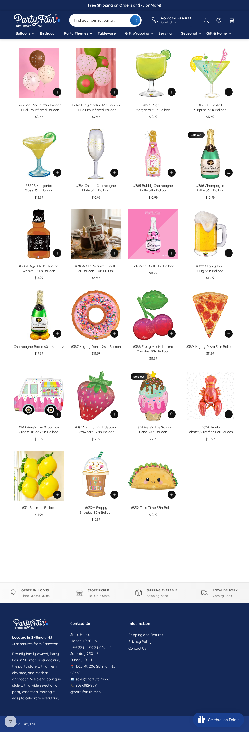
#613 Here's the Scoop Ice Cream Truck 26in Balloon (39, 429)
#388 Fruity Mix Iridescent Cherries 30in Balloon (153, 348)
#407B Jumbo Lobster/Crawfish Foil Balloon (210, 429)
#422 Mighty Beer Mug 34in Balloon (210, 268)
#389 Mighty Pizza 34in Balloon (210, 346)
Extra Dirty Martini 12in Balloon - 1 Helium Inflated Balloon (96, 107)
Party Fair (28, 724)
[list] (124, 593)
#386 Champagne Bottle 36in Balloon (210, 187)
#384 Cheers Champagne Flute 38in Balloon (96, 187)
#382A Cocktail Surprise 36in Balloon (210, 107)
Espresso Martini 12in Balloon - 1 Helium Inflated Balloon (38, 107)
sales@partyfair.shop (92, 679)
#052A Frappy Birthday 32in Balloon (96, 509)
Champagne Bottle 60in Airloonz (39, 346)
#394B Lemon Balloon (39, 507)
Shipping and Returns (145, 634)
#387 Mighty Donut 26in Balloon (96, 346)
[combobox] (105, 20)
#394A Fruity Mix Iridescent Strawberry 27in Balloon (96, 429)
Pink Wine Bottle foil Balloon (153, 266)
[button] (25, 34)
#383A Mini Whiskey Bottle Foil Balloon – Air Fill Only (95, 268)
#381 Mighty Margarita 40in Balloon (152, 107)
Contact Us (137, 648)
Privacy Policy (139, 641)
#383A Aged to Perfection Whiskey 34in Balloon (39, 268)
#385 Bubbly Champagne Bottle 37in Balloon (153, 187)
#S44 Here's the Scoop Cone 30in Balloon (152, 429)
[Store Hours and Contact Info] (219, 20)
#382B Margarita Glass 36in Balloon (39, 187)
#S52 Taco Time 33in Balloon (153, 507)
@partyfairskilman (85, 691)
